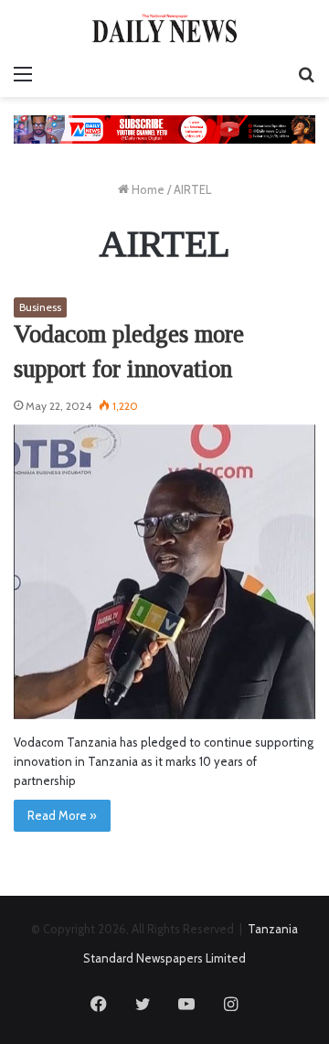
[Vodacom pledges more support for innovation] (164, 572)
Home (146, 189)
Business (40, 307)
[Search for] (306, 74)
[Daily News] (164, 28)
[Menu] (23, 74)
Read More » (62, 815)
